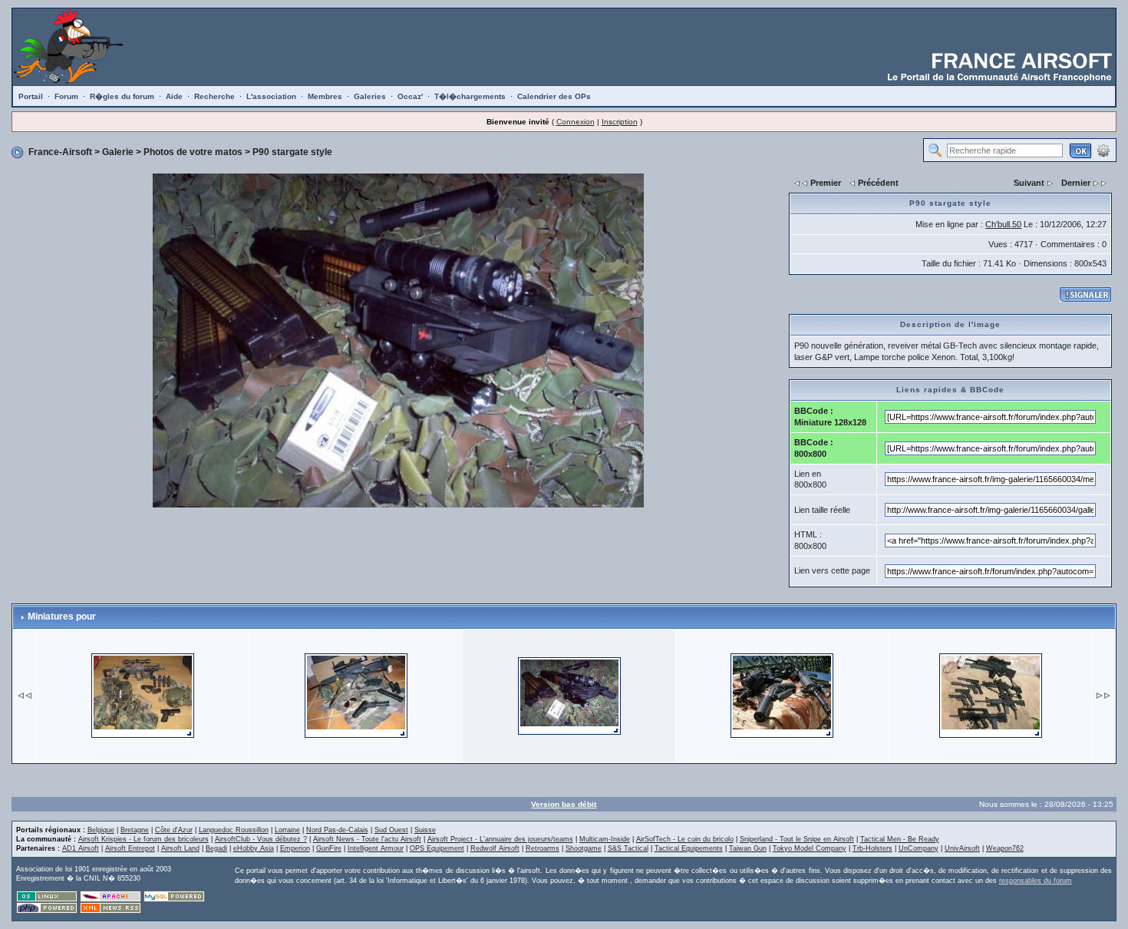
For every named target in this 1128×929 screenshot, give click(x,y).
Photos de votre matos (192, 152)
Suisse (425, 830)
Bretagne (134, 830)
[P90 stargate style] (398, 339)
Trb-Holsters (872, 848)
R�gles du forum (122, 96)
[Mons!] (990, 694)
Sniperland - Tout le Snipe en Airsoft (797, 839)
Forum (66, 96)
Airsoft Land (180, 848)
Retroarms (542, 848)
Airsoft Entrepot (130, 848)
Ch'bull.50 (1003, 224)
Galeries (370, 96)
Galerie (118, 152)
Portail (30, 96)
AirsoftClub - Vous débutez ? (261, 839)
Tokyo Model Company (809, 848)
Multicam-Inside (604, 839)
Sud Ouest (391, 830)
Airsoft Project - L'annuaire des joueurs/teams (500, 839)
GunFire (328, 848)
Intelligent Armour (376, 848)
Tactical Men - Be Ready (899, 839)
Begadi (216, 848)
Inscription (620, 121)
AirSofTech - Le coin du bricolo (685, 839)
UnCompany (918, 848)
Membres (325, 96)
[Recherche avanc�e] (1103, 149)
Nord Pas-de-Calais (337, 830)
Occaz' (410, 96)
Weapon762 (1005, 848)
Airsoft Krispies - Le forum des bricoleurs (143, 839)
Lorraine (287, 830)
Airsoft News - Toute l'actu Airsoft (367, 839)
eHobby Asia (253, 848)
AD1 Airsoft (80, 848)
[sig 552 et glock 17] (142, 694)
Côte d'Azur (174, 830)
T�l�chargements (470, 96)
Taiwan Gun (748, 848)
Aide (174, 96)
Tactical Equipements (689, 848)
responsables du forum (1035, 880)
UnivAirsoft (962, 848)
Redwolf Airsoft (494, 848)
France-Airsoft (60, 152)
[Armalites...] (782, 694)
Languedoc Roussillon (234, 830)
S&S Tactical (628, 848)
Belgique (100, 830)
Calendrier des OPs (554, 96)
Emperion (295, 848)
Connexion (575, 121)
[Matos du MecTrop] (356, 694)
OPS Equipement (437, 848)
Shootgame (584, 848)
